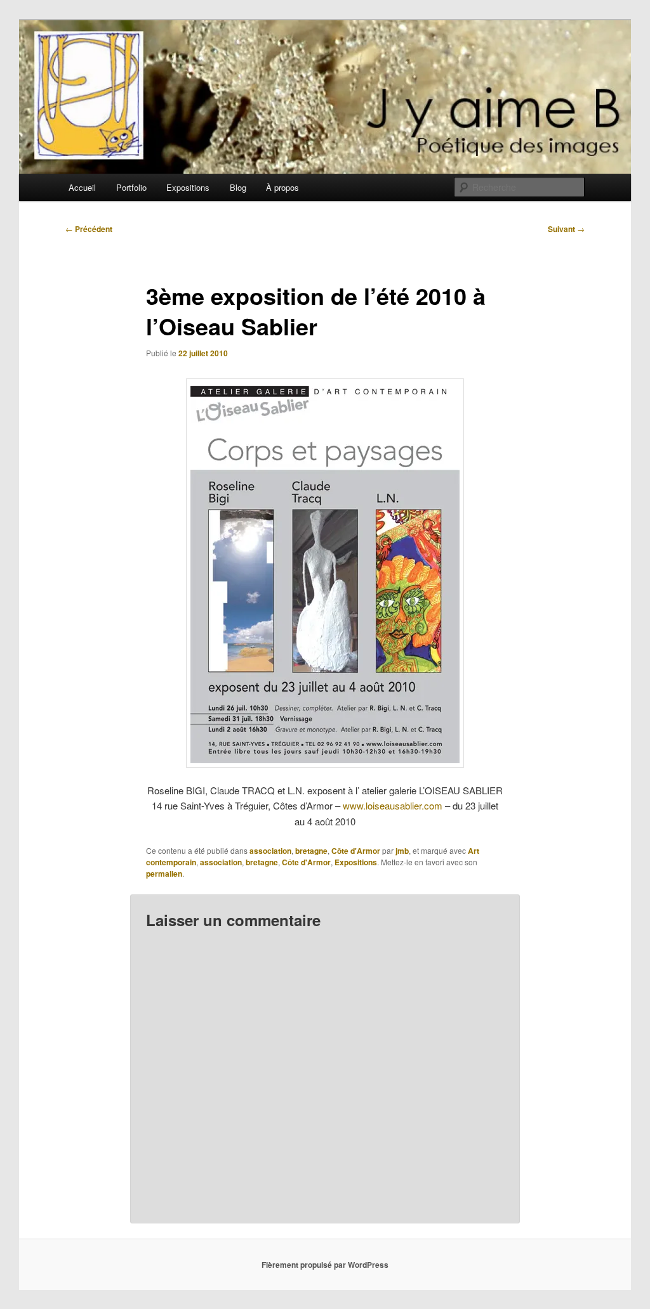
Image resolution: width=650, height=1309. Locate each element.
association (270, 850)
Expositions (187, 187)
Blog (238, 187)
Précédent (88, 229)
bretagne (311, 850)
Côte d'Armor (355, 850)
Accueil (82, 187)
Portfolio (131, 187)
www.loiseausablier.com (392, 805)
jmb (402, 850)
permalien (164, 873)
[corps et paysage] (324, 573)
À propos (282, 187)
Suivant (566, 229)
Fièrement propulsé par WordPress (325, 1264)
